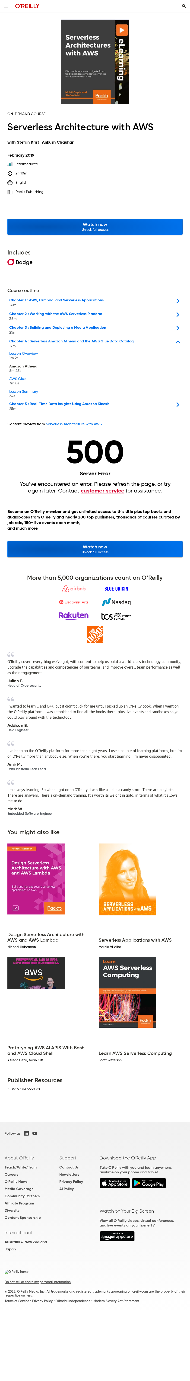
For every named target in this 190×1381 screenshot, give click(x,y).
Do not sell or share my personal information (38, 1282)
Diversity (12, 1210)
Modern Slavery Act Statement (116, 1301)
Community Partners (22, 1196)
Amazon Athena (23, 368)
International (18, 1232)
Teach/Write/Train (21, 1167)
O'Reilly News (16, 1181)
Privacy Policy (71, 1181)
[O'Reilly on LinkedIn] (26, 1133)
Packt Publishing (30, 192)
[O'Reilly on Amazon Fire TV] (117, 1240)
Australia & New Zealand (26, 1241)
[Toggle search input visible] (184, 6)
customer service (102, 490)
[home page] (27, 5)
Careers (11, 1174)
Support (67, 1158)
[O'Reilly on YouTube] (34, 1133)
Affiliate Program (19, 1203)
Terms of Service (17, 1301)
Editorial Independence (72, 1301)
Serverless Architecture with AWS (74, 424)
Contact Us (69, 1167)
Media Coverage (19, 1188)
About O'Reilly (19, 1158)
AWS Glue (17, 381)
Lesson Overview (23, 356)
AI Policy (66, 1188)
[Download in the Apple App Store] (115, 1187)
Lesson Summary (23, 394)
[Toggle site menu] (6, 6)
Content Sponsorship (23, 1217)
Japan (10, 1249)
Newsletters (69, 1174)
